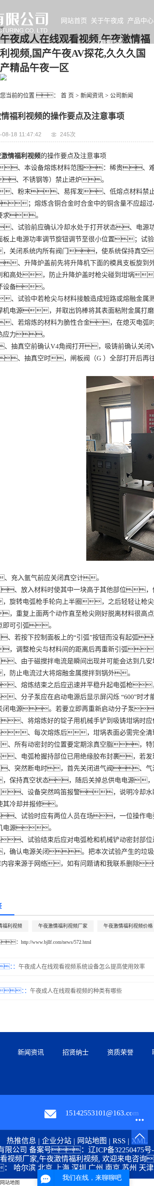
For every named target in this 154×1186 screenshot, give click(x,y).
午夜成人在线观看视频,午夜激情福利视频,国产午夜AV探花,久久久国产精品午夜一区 (75, 53)
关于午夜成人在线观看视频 (107, 24)
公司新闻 (121, 95)
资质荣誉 (120, 1052)
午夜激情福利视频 (68, 1159)
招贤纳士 (75, 1052)
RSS (119, 1141)
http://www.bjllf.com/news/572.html (56, 942)
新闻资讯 (91, 95)
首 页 (67, 95)
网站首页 (74, 20)
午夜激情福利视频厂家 (62, 926)
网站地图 (92, 1141)
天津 (146, 1168)
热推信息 (21, 1141)
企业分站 (56, 1141)
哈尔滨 (25, 1168)
